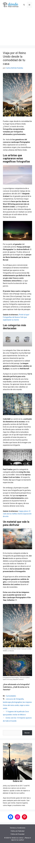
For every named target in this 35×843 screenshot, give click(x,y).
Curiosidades (11, 696)
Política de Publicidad (17, 831)
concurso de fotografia (15, 699)
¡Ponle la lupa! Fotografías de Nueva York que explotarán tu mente (16, 317)
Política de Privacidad (17, 834)
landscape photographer (12, 702)
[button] (24, 5)
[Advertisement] (17, 28)
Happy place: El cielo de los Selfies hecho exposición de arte (17, 513)
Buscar (27, 733)
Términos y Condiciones (17, 828)
